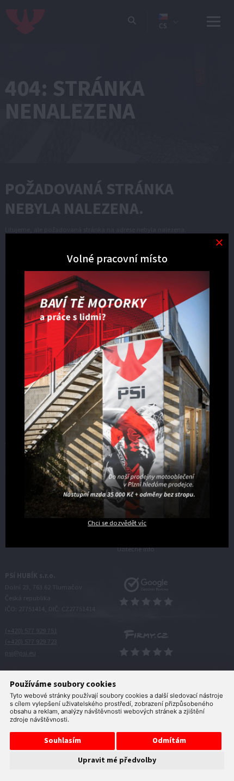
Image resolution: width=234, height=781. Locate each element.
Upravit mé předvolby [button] (117, 760)
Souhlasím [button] (62, 740)
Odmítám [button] (169, 740)
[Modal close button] (219, 243)
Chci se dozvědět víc (117, 523)
